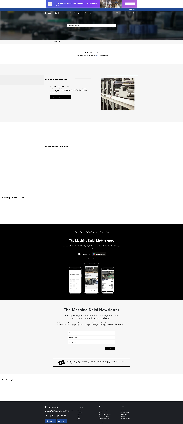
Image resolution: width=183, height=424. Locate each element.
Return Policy (124, 416)
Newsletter (102, 420)
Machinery (88, 13)
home (97, 55)
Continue (110, 348)
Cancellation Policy (125, 418)
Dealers (96, 13)
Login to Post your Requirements (60, 97)
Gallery (79, 418)
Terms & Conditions (125, 412)
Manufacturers (105, 13)
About (79, 410)
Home (47, 41)
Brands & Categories (76, 13)
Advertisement (103, 423)
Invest (100, 412)
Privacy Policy (124, 410)
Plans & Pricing (117, 13)
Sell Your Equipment (104, 416)
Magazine (79, 414)
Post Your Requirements (105, 414)
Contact (79, 412)
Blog (78, 416)
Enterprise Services (104, 418)
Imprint (79, 420)
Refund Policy (124, 414)
